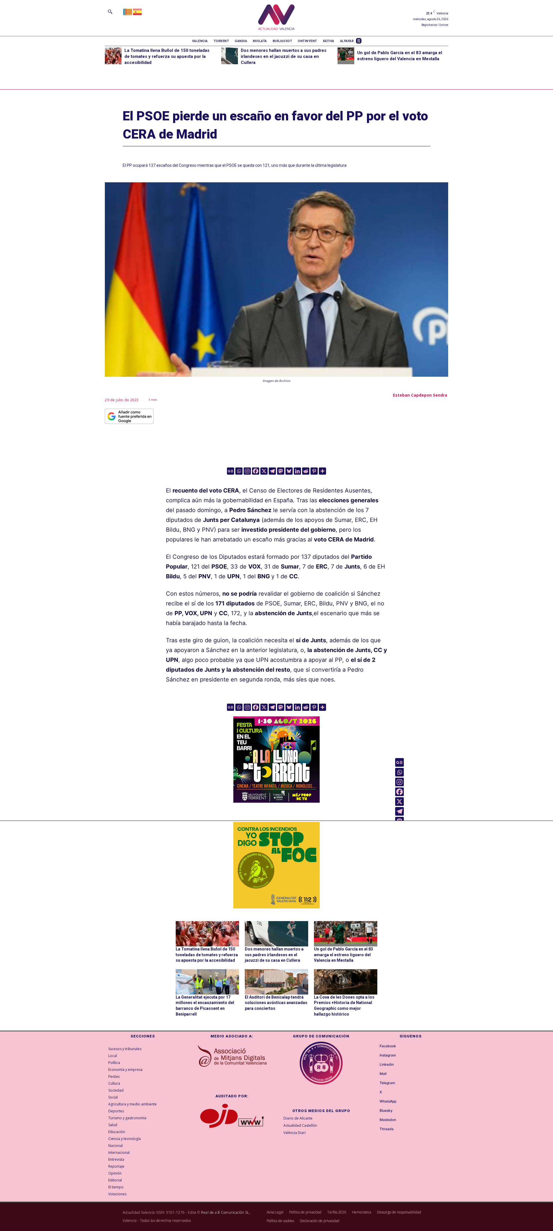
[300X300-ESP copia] (276, 865)
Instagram (388, 1055)
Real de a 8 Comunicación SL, (225, 1212)
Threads (386, 1129)
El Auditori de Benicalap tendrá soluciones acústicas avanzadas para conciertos (276, 1003)
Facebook (388, 1046)
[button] (110, 11)
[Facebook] (255, 471)
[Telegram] (272, 471)
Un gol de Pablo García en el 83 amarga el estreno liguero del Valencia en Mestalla (343, 955)
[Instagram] (247, 471)
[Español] (138, 11)
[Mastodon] (280, 471)
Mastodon (388, 1120)
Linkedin (387, 1065)
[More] (322, 471)
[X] (264, 471)
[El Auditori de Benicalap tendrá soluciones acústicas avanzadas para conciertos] (276, 982)
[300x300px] (276, 800)
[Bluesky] (289, 471)
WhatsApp (388, 1101)
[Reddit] (305, 471)
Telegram (387, 1083)
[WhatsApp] (374, 1101)
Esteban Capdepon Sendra (420, 395)
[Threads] (374, 1129)
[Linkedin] (297, 471)
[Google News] (230, 471)
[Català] (128, 11)
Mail (383, 1074)
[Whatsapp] (239, 471)
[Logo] (276, 18)
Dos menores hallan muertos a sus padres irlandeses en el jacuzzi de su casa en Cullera (283, 56)
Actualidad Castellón (300, 1125)
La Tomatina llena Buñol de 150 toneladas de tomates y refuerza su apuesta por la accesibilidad (166, 56)
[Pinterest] (314, 471)
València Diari (294, 1132)
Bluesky (386, 1111)
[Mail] (374, 1073)
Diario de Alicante (298, 1118)
